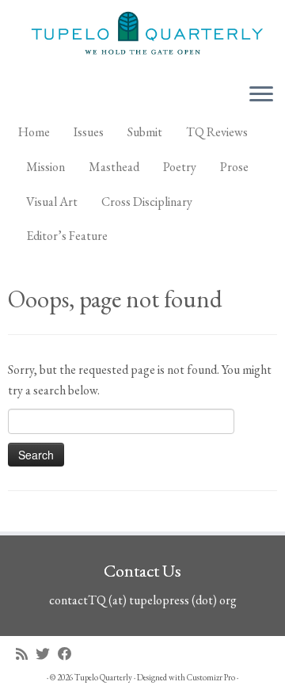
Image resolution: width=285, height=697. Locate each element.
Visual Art (52, 201)
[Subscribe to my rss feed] (26, 654)
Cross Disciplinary (146, 201)
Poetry (179, 166)
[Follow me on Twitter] (47, 654)
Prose (234, 166)
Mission (45, 166)
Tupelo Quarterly (103, 677)
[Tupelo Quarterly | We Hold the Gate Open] (142, 35)
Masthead (114, 166)
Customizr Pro (211, 677)
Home (34, 132)
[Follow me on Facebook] (69, 654)
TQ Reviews (217, 132)
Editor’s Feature (67, 235)
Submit (144, 132)
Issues (89, 132)
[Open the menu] (261, 95)
